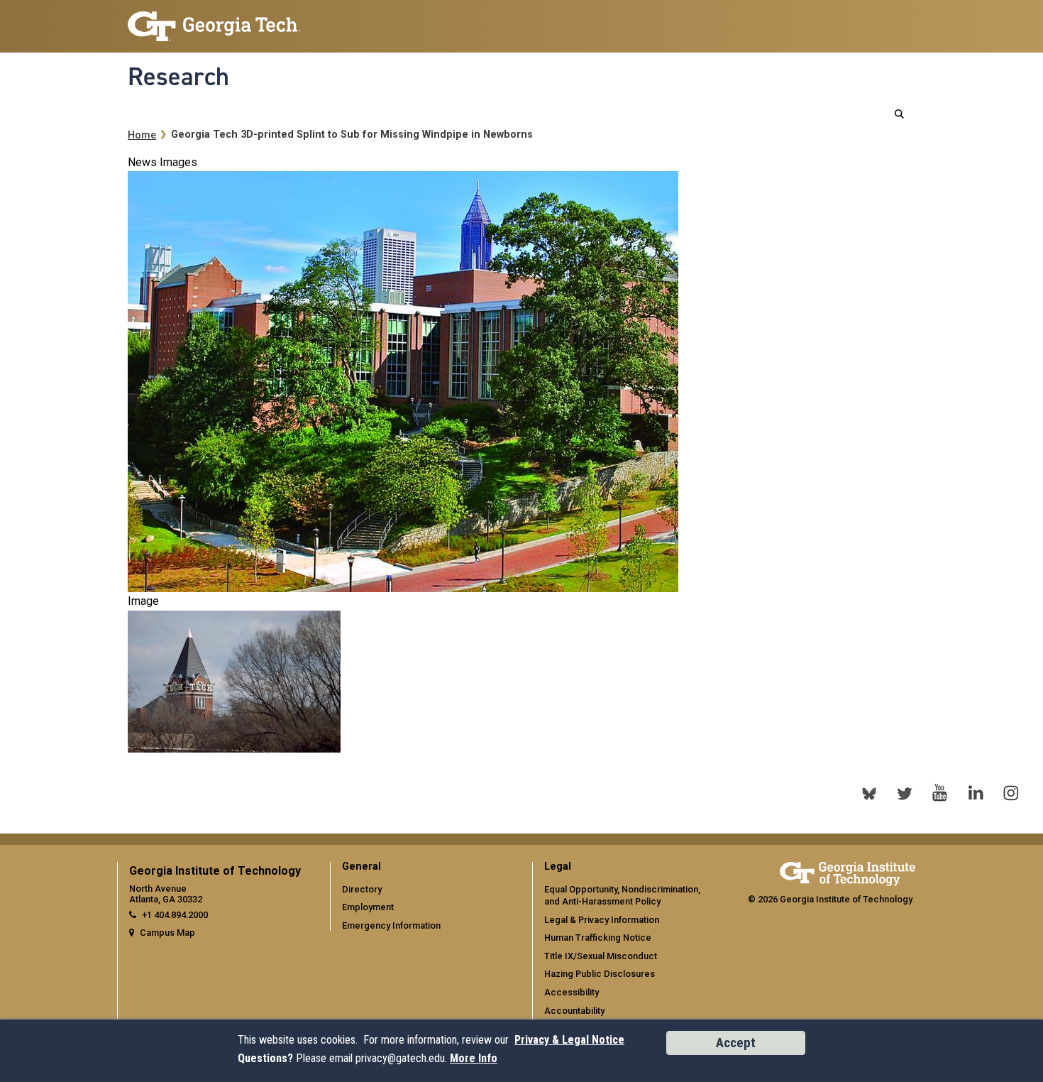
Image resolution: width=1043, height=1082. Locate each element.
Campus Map (167, 932)
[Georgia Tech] (847, 871)
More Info (473, 1058)
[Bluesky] (869, 793)
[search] (899, 114)
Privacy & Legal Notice (569, 1040)
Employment (368, 907)
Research (178, 76)
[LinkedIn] (975, 793)
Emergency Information (391, 925)
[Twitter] (904, 793)
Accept (736, 1042)
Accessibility (571, 992)
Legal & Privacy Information (601, 919)
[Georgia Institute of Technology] (214, 20)
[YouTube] (940, 793)
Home (142, 135)
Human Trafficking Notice (597, 937)
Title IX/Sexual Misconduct (600, 956)
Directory (362, 889)
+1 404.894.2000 (175, 914)
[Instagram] (1011, 793)
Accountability (574, 1010)
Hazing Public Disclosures (599, 973)
